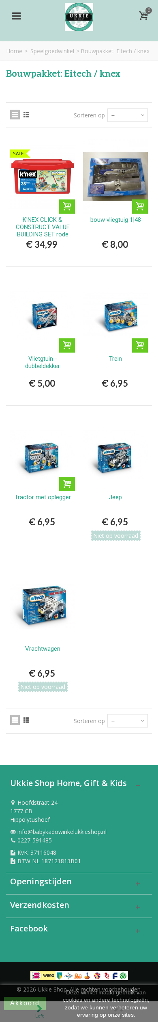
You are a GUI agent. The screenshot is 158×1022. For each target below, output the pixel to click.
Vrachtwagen (42, 648)
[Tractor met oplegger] (42, 454)
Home (14, 51)
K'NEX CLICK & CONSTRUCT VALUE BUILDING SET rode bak (43, 230)
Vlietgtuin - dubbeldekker (42, 362)
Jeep (115, 497)
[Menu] (16, 15)
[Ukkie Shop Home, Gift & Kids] (79, 15)
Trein (115, 358)
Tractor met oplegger (43, 497)
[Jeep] (115, 454)
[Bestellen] (67, 206)
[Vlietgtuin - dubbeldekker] (42, 315)
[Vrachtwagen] (42, 606)
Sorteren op (89, 115)
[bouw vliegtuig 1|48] (115, 176)
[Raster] (15, 114)
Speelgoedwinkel (52, 51)
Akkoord (25, 1003)
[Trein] (115, 315)
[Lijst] (26, 114)
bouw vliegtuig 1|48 (115, 219)
